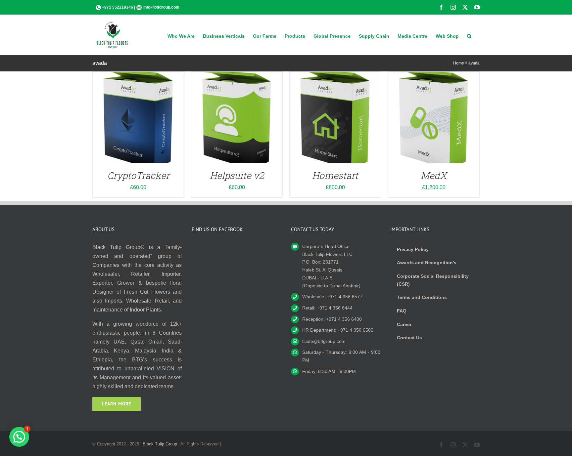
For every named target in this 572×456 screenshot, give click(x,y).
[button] (469, 35)
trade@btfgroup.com (324, 341)
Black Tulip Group (160, 443)
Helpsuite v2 (237, 175)
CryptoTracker (138, 175)
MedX (434, 175)
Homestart (335, 175)
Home (458, 63)
